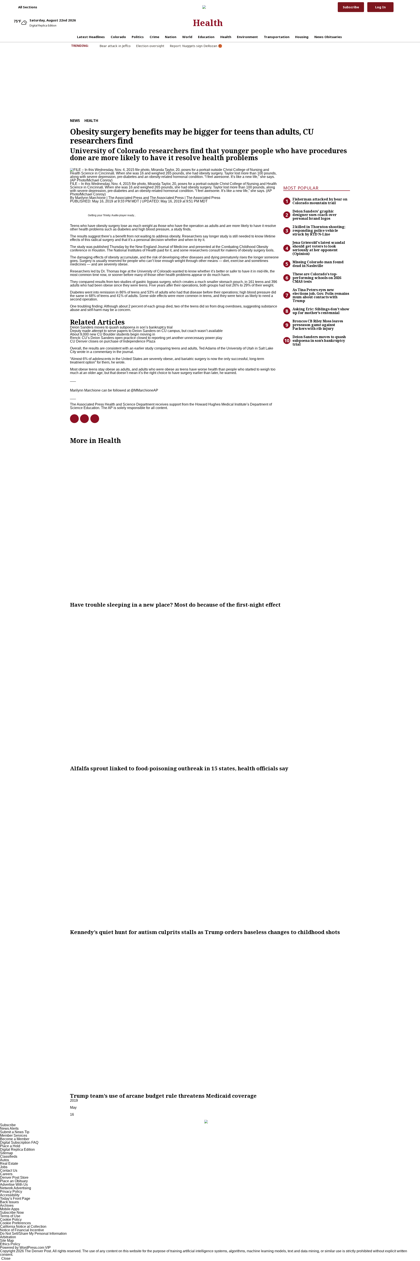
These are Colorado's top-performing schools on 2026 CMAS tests (316, 278)
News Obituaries (328, 37)
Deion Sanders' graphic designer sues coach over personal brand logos (314, 215)
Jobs (3, 1167)
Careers (6, 1174)
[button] (25, 7)
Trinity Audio (111, 215)
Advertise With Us (14, 1184)
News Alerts (9, 1128)
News (75, 120)
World (187, 37)
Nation (170, 37)
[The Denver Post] (208, 7)
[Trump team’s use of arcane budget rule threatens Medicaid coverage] (210, 1014)
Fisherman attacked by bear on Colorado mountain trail (319, 201)
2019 (74, 1100)
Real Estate (9, 1163)
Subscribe (351, 7)
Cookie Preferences (15, 1223)
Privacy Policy (11, 1191)
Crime (154, 37)
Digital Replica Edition (17, 1149)
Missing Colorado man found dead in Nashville (318, 264)
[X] (93, 418)
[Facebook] (72, 418)
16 (72, 1114)
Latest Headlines (91, 37)
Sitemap (6, 1153)
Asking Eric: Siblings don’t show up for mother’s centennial (320, 311)
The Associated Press (167, 198)
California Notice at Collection (23, 1226)
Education (206, 37)
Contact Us (8, 1170)
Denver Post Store (14, 1177)
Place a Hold (10, 1146)
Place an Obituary (14, 1181)
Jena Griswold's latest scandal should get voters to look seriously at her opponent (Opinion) (318, 248)
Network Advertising (15, 1188)
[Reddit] (82, 418)
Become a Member (14, 1139)
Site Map (7, 1240)
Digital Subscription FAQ (19, 1142)
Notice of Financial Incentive (22, 1230)
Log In (380, 7)
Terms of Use (10, 1216)
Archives (7, 1205)
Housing (301, 37)
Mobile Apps (9, 1209)
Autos (4, 1160)
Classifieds (8, 1156)
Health (208, 23)
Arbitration (8, 1237)
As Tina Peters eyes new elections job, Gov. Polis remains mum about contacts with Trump (320, 295)
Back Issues (9, 1202)
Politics (138, 37)
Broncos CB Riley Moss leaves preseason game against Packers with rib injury (317, 325)
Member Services (13, 1135)
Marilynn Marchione (90, 198)
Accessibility (9, 1195)
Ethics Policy (10, 1244)
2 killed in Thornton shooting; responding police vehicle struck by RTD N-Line (318, 230)
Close (5, 1258)
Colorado (118, 37)
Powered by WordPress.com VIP (25, 1247)
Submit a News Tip (14, 1132)
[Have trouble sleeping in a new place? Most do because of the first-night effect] (210, 523)
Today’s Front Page (15, 1198)
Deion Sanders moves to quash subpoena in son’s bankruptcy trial (319, 340)
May (73, 1107)
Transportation (276, 37)
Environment (247, 37)
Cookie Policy (11, 1219)
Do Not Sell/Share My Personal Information (33, 1233)
